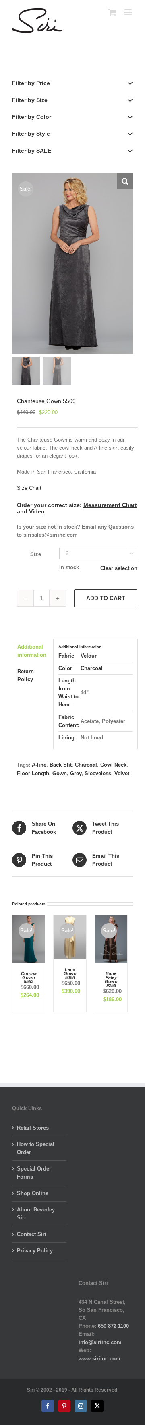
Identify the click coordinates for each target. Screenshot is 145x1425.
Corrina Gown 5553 (29, 977)
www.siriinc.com (99, 1359)
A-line (39, 765)
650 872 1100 (113, 1326)
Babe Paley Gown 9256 (111, 979)
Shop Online (32, 1193)
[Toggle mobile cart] (112, 12)
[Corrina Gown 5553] (28, 919)
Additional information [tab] (31, 651)
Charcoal (92, 668)
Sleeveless (98, 773)
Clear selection (118, 568)
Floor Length (33, 773)
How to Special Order (35, 1148)
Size (35, 554)
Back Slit (61, 765)
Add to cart (105, 598)
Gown (59, 773)
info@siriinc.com (100, 1342)
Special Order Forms (34, 1173)
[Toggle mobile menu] (128, 12)
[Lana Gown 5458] (70, 919)
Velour (89, 656)
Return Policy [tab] (25, 675)
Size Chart (29, 488)
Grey (75, 773)
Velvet (121, 773)
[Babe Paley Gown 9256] (111, 919)
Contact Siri (31, 1234)
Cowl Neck (113, 765)
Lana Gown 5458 (70, 973)
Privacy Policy (35, 1251)
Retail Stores (33, 1128)
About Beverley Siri (36, 1214)
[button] (125, 181)
